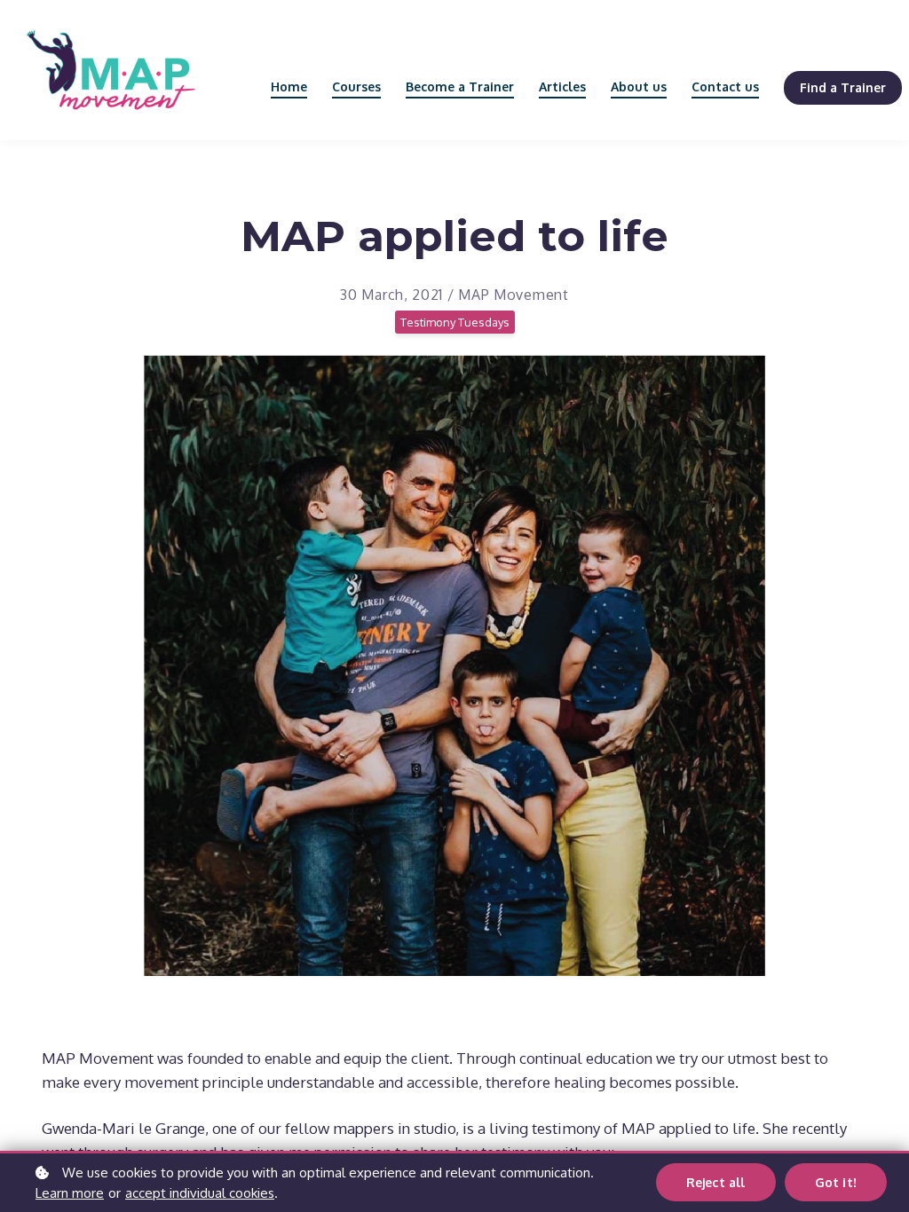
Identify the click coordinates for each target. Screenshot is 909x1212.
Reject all (716, 1182)
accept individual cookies (199, 1192)
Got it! (836, 1182)
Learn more (70, 1192)
